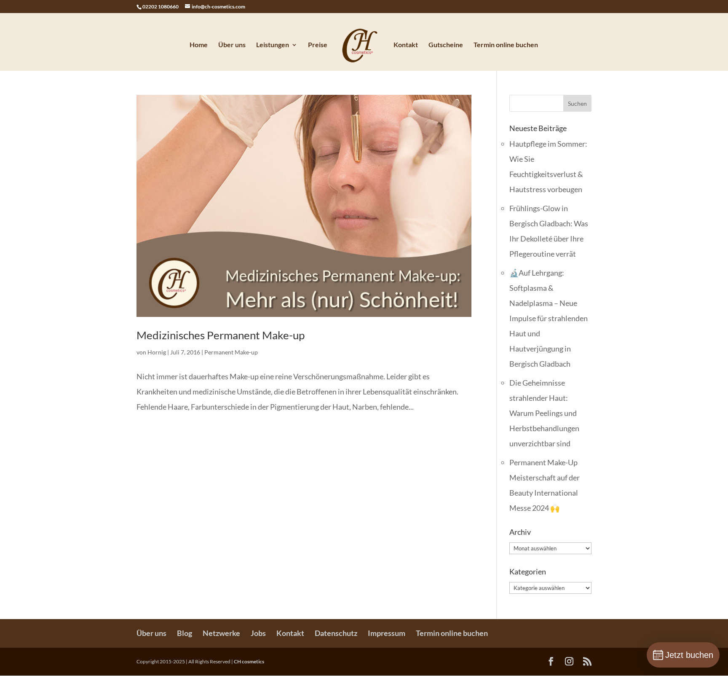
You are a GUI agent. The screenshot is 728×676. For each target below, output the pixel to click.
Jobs (258, 633)
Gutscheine (445, 45)
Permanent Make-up (231, 352)
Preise (317, 45)
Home (199, 45)
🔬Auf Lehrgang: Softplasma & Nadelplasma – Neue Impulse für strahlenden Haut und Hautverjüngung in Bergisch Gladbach (548, 318)
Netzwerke (221, 633)
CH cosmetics (249, 661)
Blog (184, 633)
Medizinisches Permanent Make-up (220, 335)
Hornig (156, 352)
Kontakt (405, 45)
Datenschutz (336, 633)
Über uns (232, 45)
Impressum (386, 633)
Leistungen (272, 45)
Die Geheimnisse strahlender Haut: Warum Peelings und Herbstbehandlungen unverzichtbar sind (544, 413)
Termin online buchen (506, 45)
